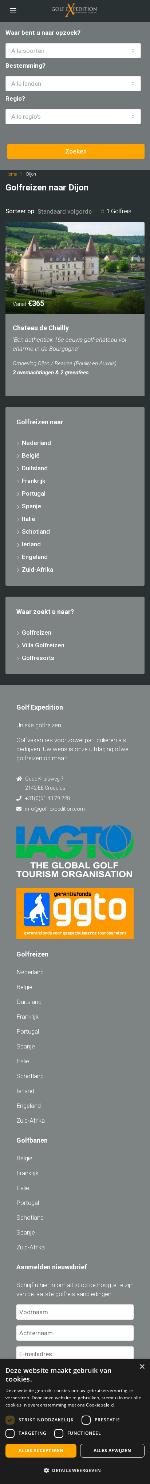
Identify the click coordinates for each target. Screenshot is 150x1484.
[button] (75, 1470)
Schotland (36, 531)
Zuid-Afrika (37, 569)
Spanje (31, 506)
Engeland (35, 556)
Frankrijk (34, 480)
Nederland (36, 442)
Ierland (31, 544)
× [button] (142, 1367)
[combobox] (73, 50)
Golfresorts (38, 657)
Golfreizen (36, 632)
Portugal (34, 493)
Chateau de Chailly (41, 328)
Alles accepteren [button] (41, 1450)
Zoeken (76, 151)
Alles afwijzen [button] (112, 1450)
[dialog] (75, 1421)
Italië (28, 518)
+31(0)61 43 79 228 (47, 798)
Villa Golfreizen (43, 645)
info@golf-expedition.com (55, 809)
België (31, 455)
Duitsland (35, 468)
